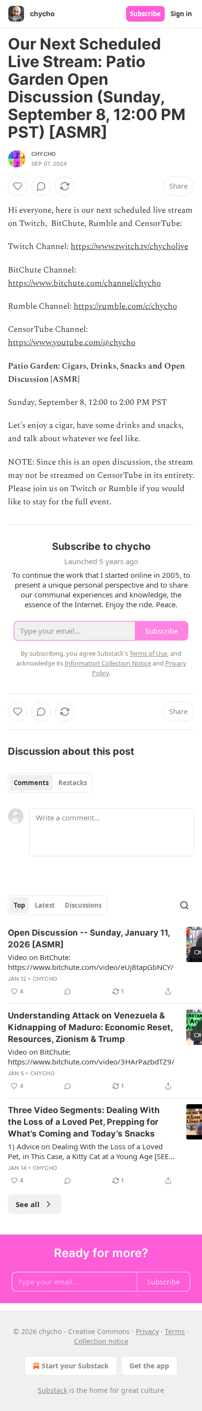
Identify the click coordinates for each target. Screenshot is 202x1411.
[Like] (17, 186)
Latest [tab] (45, 905)
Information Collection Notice (108, 663)
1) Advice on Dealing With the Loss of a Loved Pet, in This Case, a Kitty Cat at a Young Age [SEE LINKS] (88, 1151)
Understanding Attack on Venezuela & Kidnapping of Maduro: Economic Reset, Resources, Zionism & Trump (90, 1027)
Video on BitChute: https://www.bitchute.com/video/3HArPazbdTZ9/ (91, 1056)
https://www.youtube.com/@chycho (71, 342)
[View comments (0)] (41, 186)
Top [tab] (19, 905)
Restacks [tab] (72, 782)
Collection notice (101, 1341)
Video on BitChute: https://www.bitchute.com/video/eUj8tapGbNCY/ (91, 962)
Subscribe (145, 13)
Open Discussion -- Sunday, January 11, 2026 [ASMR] (89, 938)
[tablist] (50, 782)
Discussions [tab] (83, 905)
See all (28, 1204)
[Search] (184, 905)
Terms (175, 1331)
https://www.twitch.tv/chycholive (129, 246)
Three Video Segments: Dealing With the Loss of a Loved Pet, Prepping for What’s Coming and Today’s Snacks (84, 1122)
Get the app (149, 1365)
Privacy (147, 1331)
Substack (52, 1390)
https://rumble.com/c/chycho (125, 306)
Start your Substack (75, 1365)
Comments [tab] (31, 782)
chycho (43, 153)
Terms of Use (148, 653)
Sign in (181, 13)
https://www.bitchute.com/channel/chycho (84, 283)
